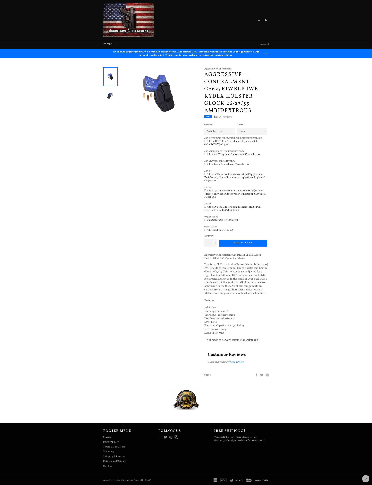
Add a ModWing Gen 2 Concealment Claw (224, 151)
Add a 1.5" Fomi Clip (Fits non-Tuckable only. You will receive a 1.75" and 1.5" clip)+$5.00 (232, 208)
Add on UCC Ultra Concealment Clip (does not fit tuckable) (233, 138)
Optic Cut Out (211, 217)
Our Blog (108, 466)
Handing (208, 125)
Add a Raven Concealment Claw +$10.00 (228, 164)
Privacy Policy (111, 442)
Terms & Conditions (114, 447)
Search (107, 437)
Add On (207, 171)
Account (264, 44)
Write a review (235, 362)
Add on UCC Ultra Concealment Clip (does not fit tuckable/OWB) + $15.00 (231, 143)
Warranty (108, 451)
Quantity (208, 236)
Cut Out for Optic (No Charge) (222, 220)
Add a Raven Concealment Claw (219, 161)
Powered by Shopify (143, 480)
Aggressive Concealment (122, 480)
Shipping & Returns (114, 456)
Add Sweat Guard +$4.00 (220, 230)
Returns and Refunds (114, 461)
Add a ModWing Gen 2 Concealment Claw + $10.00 (233, 154)
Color (240, 125)
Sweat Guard (210, 227)
